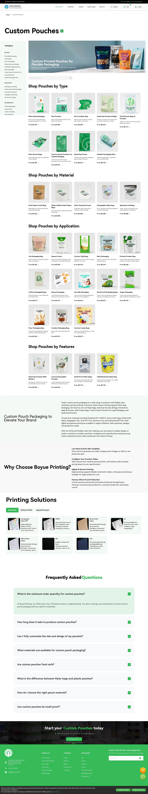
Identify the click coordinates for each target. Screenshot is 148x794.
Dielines (81, 7)
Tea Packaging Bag (10, 106)
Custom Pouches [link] (17, 14)
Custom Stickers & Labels (48, 761)
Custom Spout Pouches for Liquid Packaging (14, 72)
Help (82, 758)
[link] (8, 14)
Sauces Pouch (8, 109)
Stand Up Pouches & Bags (12, 64)
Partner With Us (68, 767)
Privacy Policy (67, 770)
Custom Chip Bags (10, 111)
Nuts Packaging (9, 114)
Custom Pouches (46, 758)
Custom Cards (45, 767)
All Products (58, 7)
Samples (83, 761)
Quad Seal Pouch (9, 75)
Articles (65, 764)
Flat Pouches (8, 59)
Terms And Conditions (86, 770)
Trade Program (91, 7)
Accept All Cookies (123, 790)
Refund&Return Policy (86, 773)
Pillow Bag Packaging (11, 56)
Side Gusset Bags (9, 69)
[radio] (12, 511)
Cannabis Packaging (47, 770)
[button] (42, 30)
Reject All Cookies (139, 790)
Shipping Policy (85, 776)
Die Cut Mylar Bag (9, 61)
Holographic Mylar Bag (11, 94)
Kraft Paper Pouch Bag (11, 86)
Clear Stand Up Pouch (11, 92)
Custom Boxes (45, 764)
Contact (66, 758)
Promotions (84, 764)
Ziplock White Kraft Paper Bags (13, 89)
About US (66, 761)
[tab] (74, 594)
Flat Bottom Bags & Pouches (12, 67)
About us (102, 7)
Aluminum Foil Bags (10, 97)
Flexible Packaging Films (11, 77)
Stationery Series (46, 773)
